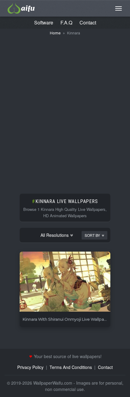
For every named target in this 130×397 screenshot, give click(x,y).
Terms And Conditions (71, 367)
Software (43, 22)
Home (55, 33)
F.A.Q (66, 22)
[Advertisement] (65, 111)
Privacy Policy (30, 367)
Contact (88, 22)
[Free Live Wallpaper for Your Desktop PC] (21, 8)
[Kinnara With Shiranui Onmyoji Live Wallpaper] (65, 282)
